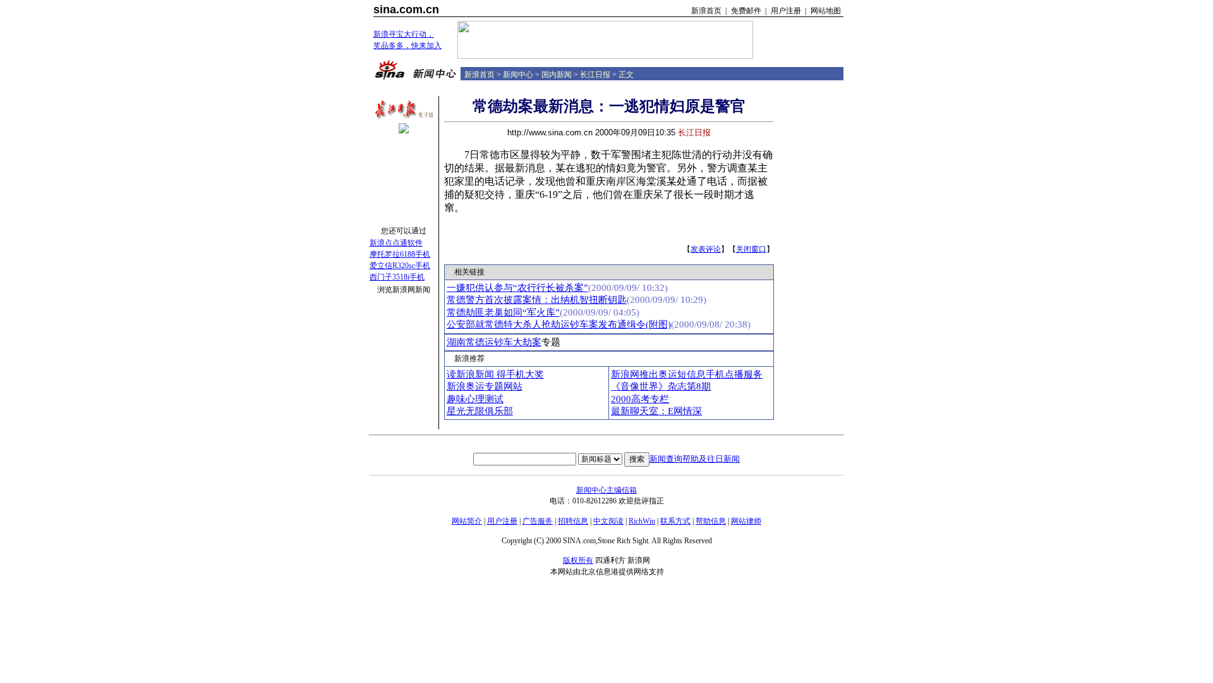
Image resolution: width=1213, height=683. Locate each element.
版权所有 (578, 560)
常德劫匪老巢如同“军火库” (503, 312)
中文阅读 (608, 521)
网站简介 (467, 521)
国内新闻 (556, 74)
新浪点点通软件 (396, 242)
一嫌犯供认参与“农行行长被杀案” (517, 288)
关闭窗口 (751, 249)
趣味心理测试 (475, 399)
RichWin (642, 521)
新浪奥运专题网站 (484, 386)
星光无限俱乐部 (480, 411)
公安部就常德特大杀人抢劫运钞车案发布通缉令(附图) (559, 324)
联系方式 (675, 521)
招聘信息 (573, 521)
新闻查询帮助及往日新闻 (694, 459)
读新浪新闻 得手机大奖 (495, 374)
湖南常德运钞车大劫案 (494, 342)
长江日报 (595, 74)
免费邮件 (746, 10)
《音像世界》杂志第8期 (661, 386)
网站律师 (746, 521)
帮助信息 (711, 521)
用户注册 (786, 10)
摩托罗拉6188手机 (400, 254)
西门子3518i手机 (397, 277)
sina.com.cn (406, 9)
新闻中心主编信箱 (606, 490)
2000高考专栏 (640, 399)
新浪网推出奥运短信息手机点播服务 (687, 374)
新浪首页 (706, 10)
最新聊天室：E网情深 (656, 411)
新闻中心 (518, 74)
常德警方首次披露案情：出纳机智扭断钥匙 (537, 300)
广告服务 (537, 521)
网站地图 (826, 10)
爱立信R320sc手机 (400, 265)
